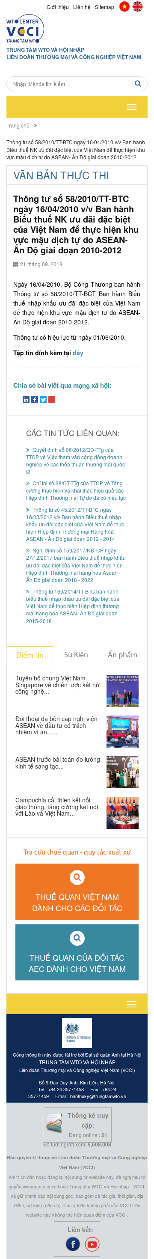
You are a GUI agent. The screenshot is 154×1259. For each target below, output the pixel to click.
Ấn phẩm (122, 655)
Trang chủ (18, 125)
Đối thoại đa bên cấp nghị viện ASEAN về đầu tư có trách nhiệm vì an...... (56, 726)
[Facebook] (34, 400)
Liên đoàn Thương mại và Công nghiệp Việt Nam (73, 57)
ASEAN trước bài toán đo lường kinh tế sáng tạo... (57, 763)
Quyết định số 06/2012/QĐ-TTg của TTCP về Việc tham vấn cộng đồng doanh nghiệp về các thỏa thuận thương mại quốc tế (75, 460)
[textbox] (77, 83)
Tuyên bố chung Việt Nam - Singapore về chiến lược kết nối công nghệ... (58, 685)
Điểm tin (30, 656)
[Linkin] (26, 400)
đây (78, 352)
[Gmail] (51, 400)
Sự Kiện (76, 655)
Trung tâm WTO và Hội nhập (45, 49)
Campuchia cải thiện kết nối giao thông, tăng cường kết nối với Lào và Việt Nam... (56, 807)
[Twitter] (43, 400)
